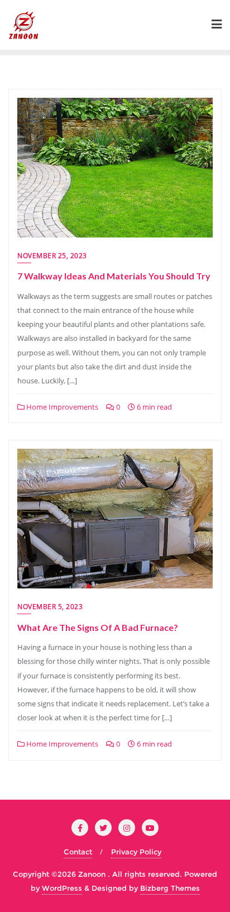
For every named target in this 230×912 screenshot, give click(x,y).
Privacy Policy (136, 851)
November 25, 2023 (52, 255)
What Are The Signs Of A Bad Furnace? (97, 627)
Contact (78, 851)
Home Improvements (61, 407)
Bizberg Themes (170, 888)
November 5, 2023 (50, 606)
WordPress (62, 888)
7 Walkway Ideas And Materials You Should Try (113, 275)
